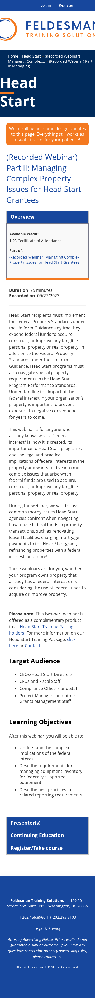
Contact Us (36, 646)
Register (66, 5)
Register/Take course (37, 847)
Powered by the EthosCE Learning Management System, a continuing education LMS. (47, 980)
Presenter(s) (25, 822)
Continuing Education (37, 835)
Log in (46, 5)
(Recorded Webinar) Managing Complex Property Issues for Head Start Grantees (44, 260)
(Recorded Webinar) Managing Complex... (44, 59)
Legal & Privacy (47, 928)
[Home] (47, 26)
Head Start (31, 56)
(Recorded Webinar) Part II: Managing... (50, 64)
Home (13, 56)
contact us (52, 956)
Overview (22, 216)
